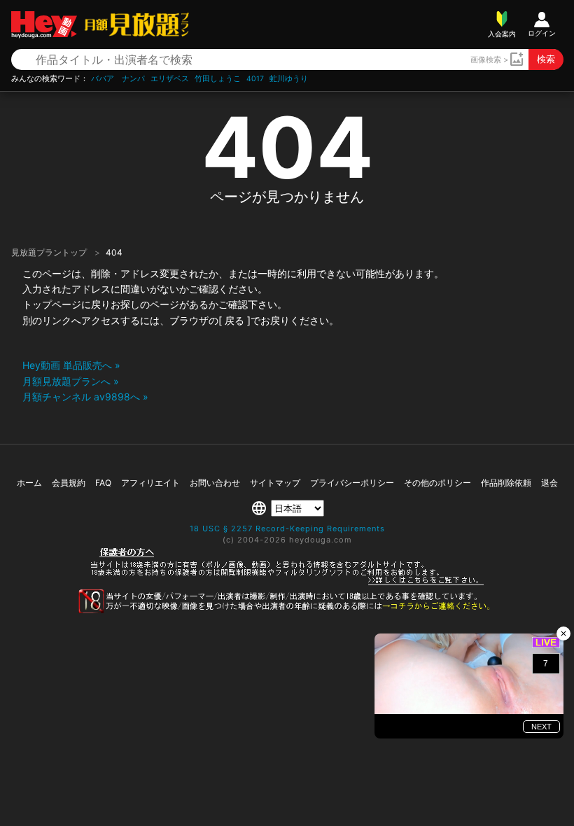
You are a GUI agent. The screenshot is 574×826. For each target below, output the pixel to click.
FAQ (103, 482)
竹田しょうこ (218, 78)
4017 (255, 78)
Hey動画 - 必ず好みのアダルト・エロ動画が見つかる (44, 24)
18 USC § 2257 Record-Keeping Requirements (287, 528)
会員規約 (68, 482)
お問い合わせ (215, 482)
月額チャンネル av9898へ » (85, 396)
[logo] (133, 24)
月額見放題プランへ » (70, 381)
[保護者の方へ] (287, 583)
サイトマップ (275, 482)
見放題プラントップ (50, 252)
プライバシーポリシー (352, 482)
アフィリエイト (150, 482)
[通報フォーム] (287, 610)
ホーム (29, 482)
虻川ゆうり (289, 78)
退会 (549, 482)
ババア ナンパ (118, 78)
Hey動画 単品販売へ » (71, 365)
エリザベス (169, 78)
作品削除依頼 (506, 482)
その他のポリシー (437, 482)
